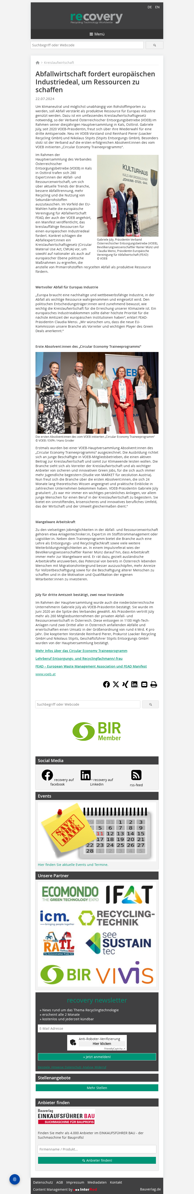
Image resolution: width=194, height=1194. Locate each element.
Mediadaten (97, 1182)
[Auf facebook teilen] (106, 686)
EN (157, 7)
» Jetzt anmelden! (97, 1057)
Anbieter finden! (98, 1160)
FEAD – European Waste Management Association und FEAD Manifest (91, 666)
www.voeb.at (45, 674)
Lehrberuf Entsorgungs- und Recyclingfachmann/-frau (79, 658)
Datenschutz (43, 1182)
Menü (99, 34)
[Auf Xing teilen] (125, 686)
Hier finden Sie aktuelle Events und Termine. (73, 864)
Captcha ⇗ (114, 1048)
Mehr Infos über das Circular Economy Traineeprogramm (81, 650)
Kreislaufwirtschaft (59, 62)
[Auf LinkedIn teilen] (135, 686)
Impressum (75, 1182)
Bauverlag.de (150, 1189)
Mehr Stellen (97, 1087)
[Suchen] (154, 45)
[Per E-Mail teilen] (144, 684)
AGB (59, 1182)
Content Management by (53, 1189)
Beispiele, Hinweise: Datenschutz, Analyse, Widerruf (72, 1067)
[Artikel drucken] (154, 684)
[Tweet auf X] (116, 686)
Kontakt (116, 1182)
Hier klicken (102, 1043)
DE (150, 7)
